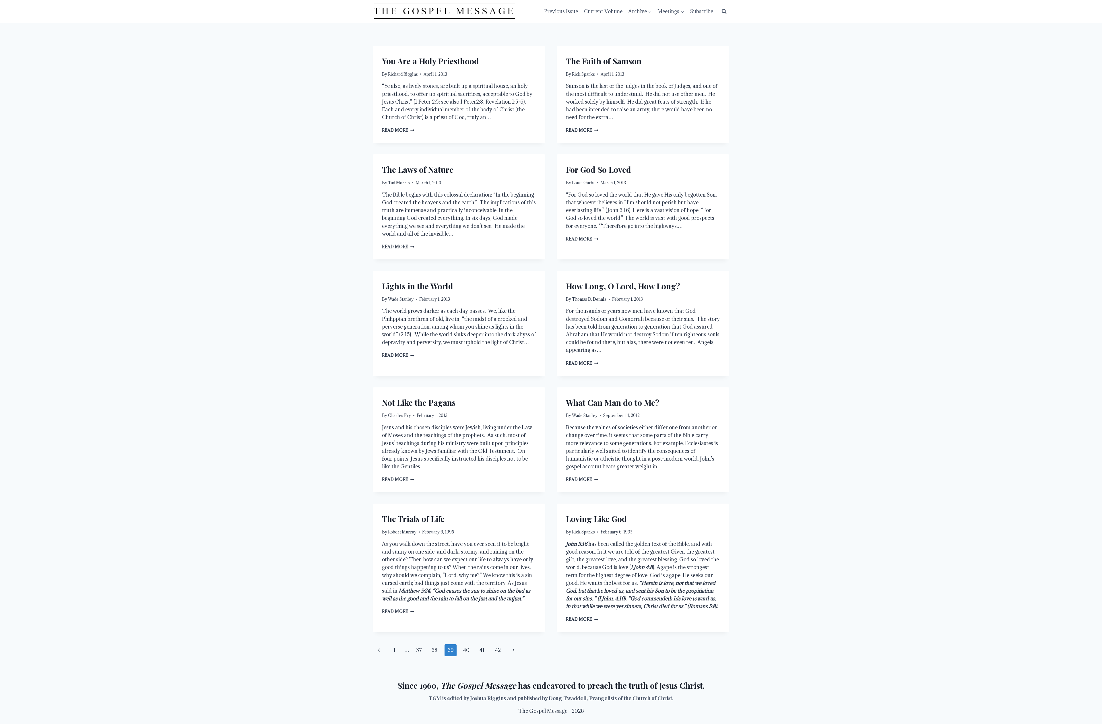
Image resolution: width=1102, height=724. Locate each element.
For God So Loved (598, 169)
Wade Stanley (401, 299)
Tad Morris (399, 182)
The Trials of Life (413, 518)
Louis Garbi (583, 182)
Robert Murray (402, 532)
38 (435, 650)
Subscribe (701, 11)
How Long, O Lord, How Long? (623, 286)
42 (498, 650)
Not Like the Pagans (418, 402)
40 (466, 650)
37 (419, 650)
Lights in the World (417, 286)
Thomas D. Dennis (589, 299)
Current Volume (603, 11)
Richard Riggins (403, 74)
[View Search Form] (724, 11)
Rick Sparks (583, 74)
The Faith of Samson (603, 61)
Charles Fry (399, 415)
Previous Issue (561, 11)
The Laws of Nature (417, 169)
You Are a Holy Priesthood (430, 61)
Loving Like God (596, 518)
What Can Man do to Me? (612, 402)
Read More (398, 130)
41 (482, 650)
